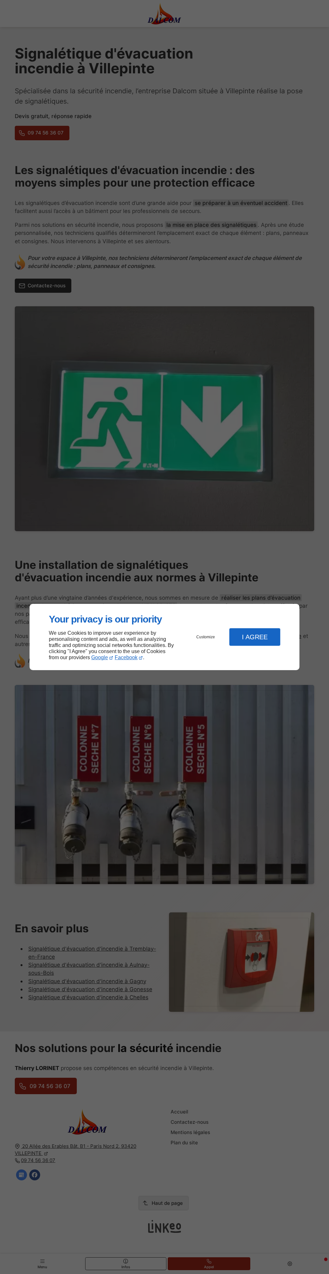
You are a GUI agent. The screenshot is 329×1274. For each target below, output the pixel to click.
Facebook (126, 657)
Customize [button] (205, 637)
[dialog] (164, 637)
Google (99, 657)
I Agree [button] (255, 637)
